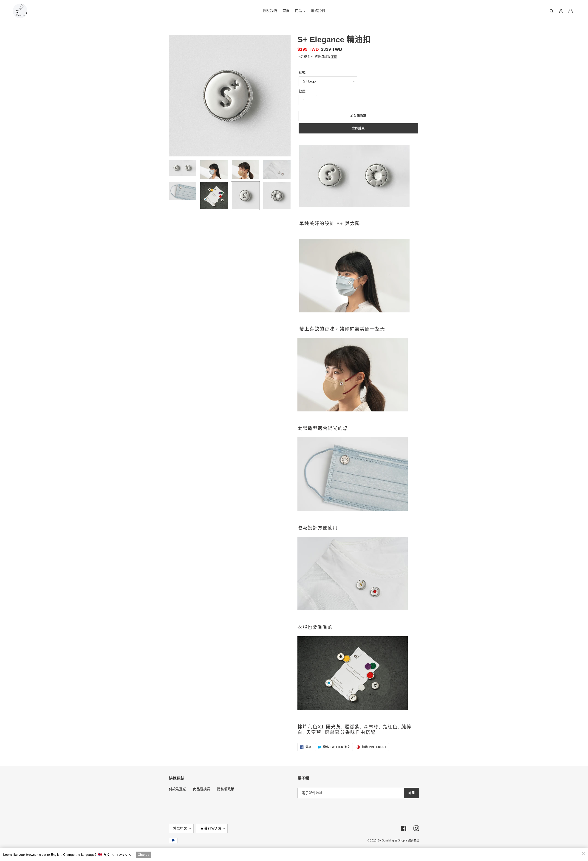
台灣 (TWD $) (210, 828)
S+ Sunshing (386, 840)
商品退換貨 (201, 789)
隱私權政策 (225, 789)
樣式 (302, 72)
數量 (302, 91)
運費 (334, 56)
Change (143, 854)
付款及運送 (177, 789)
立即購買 (358, 128)
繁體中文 (180, 828)
